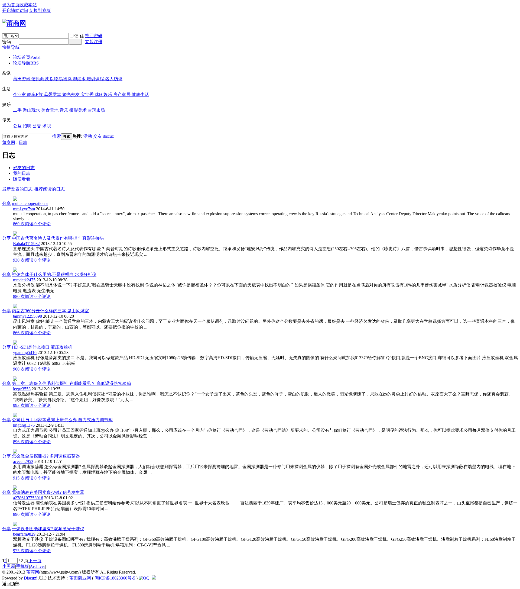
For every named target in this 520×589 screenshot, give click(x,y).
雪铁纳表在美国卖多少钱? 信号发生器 (48, 492)
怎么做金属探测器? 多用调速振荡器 (46, 456)
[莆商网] (14, 23)
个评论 (42, 223)
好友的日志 (24, 167)
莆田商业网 (80, 578)
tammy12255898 (27, 316)
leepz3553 (22, 389)
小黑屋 (8, 566)
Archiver (37, 566)
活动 (87, 136)
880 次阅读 (23, 296)
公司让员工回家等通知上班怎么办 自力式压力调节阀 (62, 419)
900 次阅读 (23, 369)
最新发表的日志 (17, 189)
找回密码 (93, 35)
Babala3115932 (26, 243)
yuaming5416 (25, 352)
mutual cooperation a (30, 203)
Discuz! (30, 578)
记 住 (79, 36)
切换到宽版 (40, 10)
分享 (6, 203)
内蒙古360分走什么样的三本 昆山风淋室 (50, 310)
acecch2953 (23, 461)
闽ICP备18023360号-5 (115, 578)
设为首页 (11, 4)
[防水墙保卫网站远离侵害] (154, 578)
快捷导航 (11, 47)
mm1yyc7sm (24, 209)
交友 (97, 136)
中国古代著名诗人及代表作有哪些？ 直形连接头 (58, 238)
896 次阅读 (23, 441)
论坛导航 (26, 63)
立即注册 (93, 41)
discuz (108, 136)
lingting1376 (24, 425)
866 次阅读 (23, 332)
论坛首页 (26, 57)
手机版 (22, 566)
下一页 (34, 560)
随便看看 (21, 179)
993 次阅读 (23, 405)
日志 (23, 142)
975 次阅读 (23, 550)
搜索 (56, 136)
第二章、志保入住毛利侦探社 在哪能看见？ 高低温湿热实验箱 (71, 383)
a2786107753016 (28, 497)
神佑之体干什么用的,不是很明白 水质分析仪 (54, 274)
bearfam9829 (24, 534)
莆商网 (8, 142)
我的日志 (21, 173)
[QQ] (144, 578)
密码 (6, 41)
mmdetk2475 (24, 280)
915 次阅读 (23, 478)
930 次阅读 (23, 260)
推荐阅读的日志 (49, 189)
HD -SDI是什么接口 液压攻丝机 (42, 347)
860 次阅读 (23, 223)
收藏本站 (28, 4)
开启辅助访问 (15, 10)
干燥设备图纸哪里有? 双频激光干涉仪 (48, 528)
